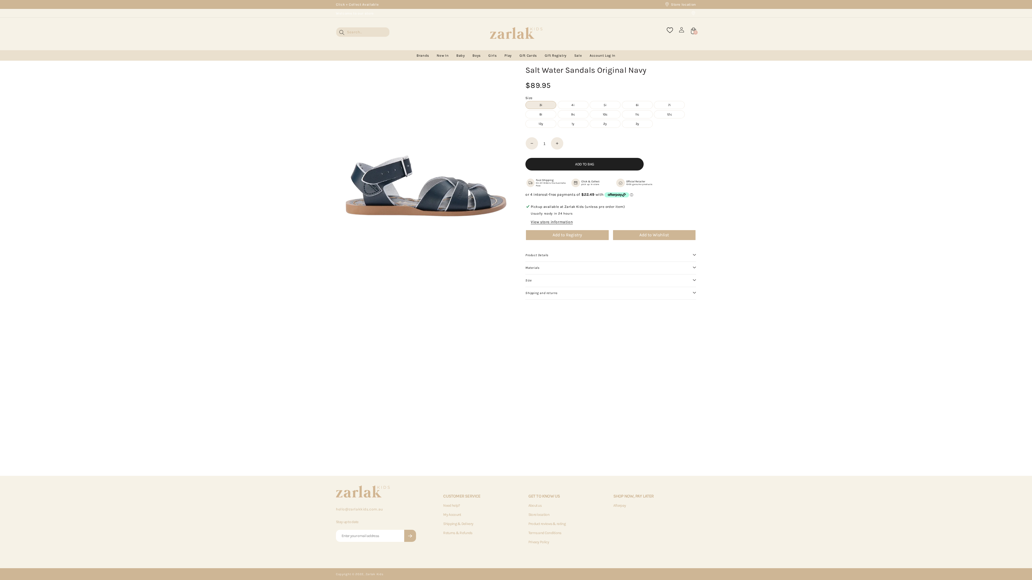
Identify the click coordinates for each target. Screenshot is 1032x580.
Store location (683, 4)
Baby (460, 55)
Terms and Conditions (544, 533)
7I (669, 105)
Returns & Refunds (457, 533)
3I (540, 105)
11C (637, 114)
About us (535, 505)
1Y (573, 124)
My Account (452, 514)
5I (605, 105)
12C (669, 114)
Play (508, 55)
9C (573, 114)
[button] (610, 255)
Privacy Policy (538, 542)
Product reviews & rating (547, 523)
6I (637, 105)
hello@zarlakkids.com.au (359, 509)
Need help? (451, 505)
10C (605, 114)
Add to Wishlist (654, 234)
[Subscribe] (410, 536)
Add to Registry (567, 234)
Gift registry (556, 55)
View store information (552, 222)
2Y (605, 124)
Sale (578, 55)
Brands (423, 55)
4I (572, 105)
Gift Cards (528, 55)
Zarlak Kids (375, 574)
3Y (637, 124)
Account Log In (602, 55)
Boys (476, 55)
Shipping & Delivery (458, 523)
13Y (541, 124)
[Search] (342, 32)
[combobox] (362, 32)
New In (443, 55)
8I (540, 114)
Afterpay (619, 505)
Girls (492, 55)
